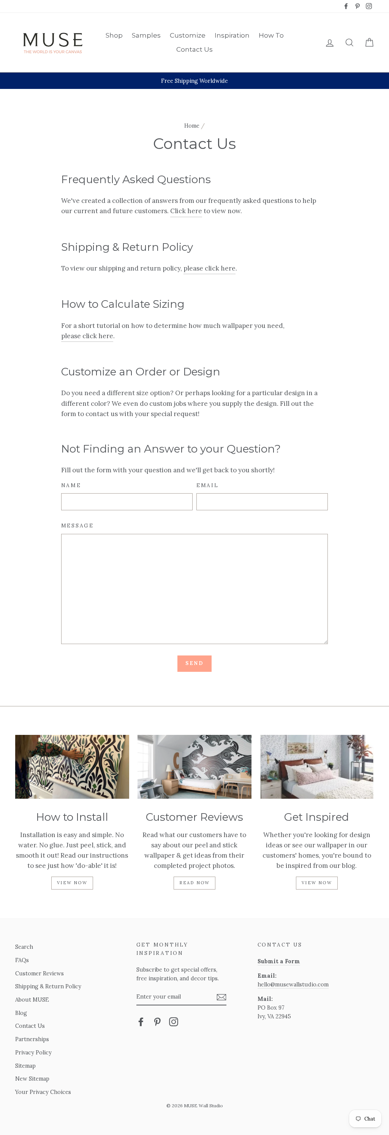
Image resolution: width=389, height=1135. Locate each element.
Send (194, 663)
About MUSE (32, 999)
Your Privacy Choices (43, 1091)
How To (271, 35)
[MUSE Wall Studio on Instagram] (173, 1021)
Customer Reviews (39, 973)
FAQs (22, 960)
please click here (209, 268)
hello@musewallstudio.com (293, 984)
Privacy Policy (33, 1052)
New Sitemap (32, 1078)
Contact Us (194, 49)
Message (77, 525)
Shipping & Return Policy (48, 986)
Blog (21, 1012)
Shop (114, 35)
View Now (72, 882)
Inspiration (232, 35)
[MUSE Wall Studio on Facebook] (140, 1021)
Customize (188, 35)
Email (207, 485)
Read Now (194, 882)
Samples (146, 35)
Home (191, 125)
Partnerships (32, 1039)
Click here (186, 211)
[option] (194, 80)
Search (24, 946)
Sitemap (25, 1065)
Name (71, 485)
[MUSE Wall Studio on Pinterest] (157, 1021)
